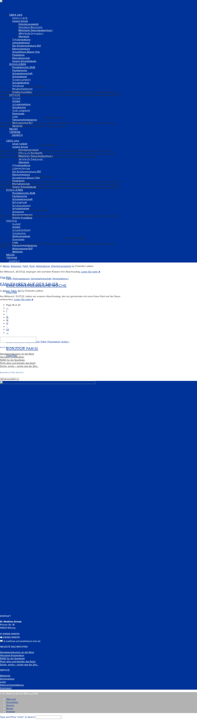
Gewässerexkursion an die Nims (17, 353)
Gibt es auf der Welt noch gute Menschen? (46, 138)
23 (7, 329)
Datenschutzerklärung (12, 685)
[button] (10, 8)
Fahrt (5, 176)
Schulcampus (7, 678)
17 (7, 323)
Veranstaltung (36, 117)
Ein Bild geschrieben (22, 231)
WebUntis (5, 675)
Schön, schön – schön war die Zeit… (19, 366)
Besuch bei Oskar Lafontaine (31, 111)
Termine (10, 711)
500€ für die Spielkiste (12, 360)
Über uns (11, 699)
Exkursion (16, 86)
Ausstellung (17, 238)
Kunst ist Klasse (18, 203)
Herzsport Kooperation (12, 357)
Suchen (45, 339)
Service (10, 705)
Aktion (6, 86)
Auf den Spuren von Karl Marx (33, 80)
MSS (61, 238)
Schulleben (12, 702)
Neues (9, 708)
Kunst (24, 210)
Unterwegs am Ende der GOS (31, 259)
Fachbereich (43, 238)
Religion (13, 176)
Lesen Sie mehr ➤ (21, 98)
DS (4, 145)
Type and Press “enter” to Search (17, 717)
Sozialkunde (21, 117)
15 (7, 317)
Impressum (6, 688)
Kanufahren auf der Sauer (29, 284)
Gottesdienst (43, 266)
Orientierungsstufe (61, 266)
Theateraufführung (29, 145)
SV (24, 86)
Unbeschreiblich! (18, 169)
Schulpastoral (27, 176)
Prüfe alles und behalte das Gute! (18, 363)
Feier (32, 266)
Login (3, 681)
